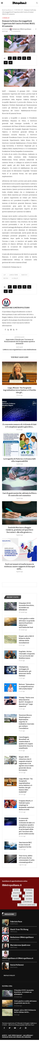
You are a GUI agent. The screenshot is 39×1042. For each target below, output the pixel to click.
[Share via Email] (10, 62)
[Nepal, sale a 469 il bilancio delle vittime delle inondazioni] (10, 639)
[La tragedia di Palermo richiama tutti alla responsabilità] (19, 444)
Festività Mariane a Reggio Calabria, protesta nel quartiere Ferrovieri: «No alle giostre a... (19, 530)
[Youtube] (15, 1028)
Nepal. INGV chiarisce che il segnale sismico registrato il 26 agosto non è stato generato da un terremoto (26, 763)
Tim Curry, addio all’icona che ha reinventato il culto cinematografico (27, 859)
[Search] (37, 3)
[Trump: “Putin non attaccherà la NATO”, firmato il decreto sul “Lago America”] (10, 701)
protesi (5, 278)
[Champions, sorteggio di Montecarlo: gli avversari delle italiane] (10, 670)
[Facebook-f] (4, 1028)
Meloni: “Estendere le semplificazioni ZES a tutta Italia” (26, 686)
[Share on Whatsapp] (6, 62)
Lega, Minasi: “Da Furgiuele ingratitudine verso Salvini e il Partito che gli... (19, 390)
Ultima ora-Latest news (27, 905)
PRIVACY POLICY (9, 975)
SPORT (15, 896)
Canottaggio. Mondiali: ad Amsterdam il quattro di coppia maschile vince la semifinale (26, 742)
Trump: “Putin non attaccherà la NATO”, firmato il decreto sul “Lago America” (26, 702)
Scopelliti (15, 278)
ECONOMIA (28, 896)
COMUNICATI (18, 10)
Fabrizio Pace (16, 922)
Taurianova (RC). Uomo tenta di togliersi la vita (25, 845)
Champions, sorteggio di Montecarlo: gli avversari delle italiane (25, 671)
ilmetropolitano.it (7, 10)
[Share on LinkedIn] (29, 58)
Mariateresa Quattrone (20, 945)
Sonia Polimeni (17, 965)
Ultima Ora (7, 986)
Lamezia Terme (13, 275)
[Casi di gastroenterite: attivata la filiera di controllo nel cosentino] (19, 478)
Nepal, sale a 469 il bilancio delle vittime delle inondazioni (26, 639)
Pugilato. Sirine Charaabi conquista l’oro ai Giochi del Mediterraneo (27, 655)
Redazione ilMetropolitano (16, 308)
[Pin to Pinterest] (24, 58)
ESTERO (29, 893)
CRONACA (28, 890)
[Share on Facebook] (15, 58)
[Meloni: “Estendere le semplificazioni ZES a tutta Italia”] (10, 687)
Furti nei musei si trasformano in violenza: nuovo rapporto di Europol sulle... (19, 566)
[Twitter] (9, 1028)
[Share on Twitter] (19, 58)
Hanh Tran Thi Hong (19, 929)
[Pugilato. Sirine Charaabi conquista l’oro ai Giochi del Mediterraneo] (10, 654)
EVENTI (16, 899)
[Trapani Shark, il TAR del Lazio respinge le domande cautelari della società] (10, 804)
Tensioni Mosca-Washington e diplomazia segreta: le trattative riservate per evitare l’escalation (26, 721)
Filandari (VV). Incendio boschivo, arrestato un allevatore (26, 606)
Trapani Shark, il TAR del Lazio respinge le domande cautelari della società (26, 805)
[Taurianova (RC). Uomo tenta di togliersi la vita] (10, 845)
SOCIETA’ (29, 899)
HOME (16, 890)
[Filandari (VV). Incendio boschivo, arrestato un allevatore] (10, 606)
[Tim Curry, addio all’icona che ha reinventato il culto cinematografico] (10, 859)
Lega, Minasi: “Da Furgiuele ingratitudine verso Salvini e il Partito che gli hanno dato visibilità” (26, 785)
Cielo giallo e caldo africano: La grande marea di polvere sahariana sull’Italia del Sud (27, 623)
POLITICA (16, 893)
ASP (4, 275)
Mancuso (24, 275)
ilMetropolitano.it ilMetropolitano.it (17, 958)
